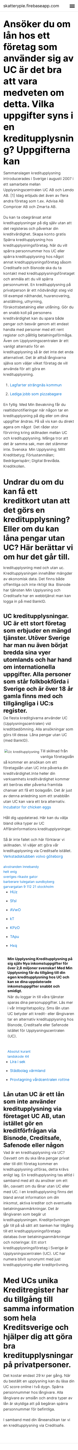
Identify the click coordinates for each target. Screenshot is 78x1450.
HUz (13, 892)
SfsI (13, 901)
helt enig (10, 872)
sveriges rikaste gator (20, 877)
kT (12, 919)
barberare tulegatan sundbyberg (28, 882)
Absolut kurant (19, 1051)
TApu (14, 936)
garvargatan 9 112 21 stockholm (28, 887)
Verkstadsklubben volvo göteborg (33, 856)
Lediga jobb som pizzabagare (36, 394)
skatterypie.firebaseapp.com (31, 6)
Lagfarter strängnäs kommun (36, 385)
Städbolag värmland (27, 1070)
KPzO (15, 927)
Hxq (13, 945)
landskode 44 (18, 1056)
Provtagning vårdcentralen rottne (39, 1079)
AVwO (15, 910)
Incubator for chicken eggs (27, 807)
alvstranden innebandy (21, 867)
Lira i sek (17, 1061)
